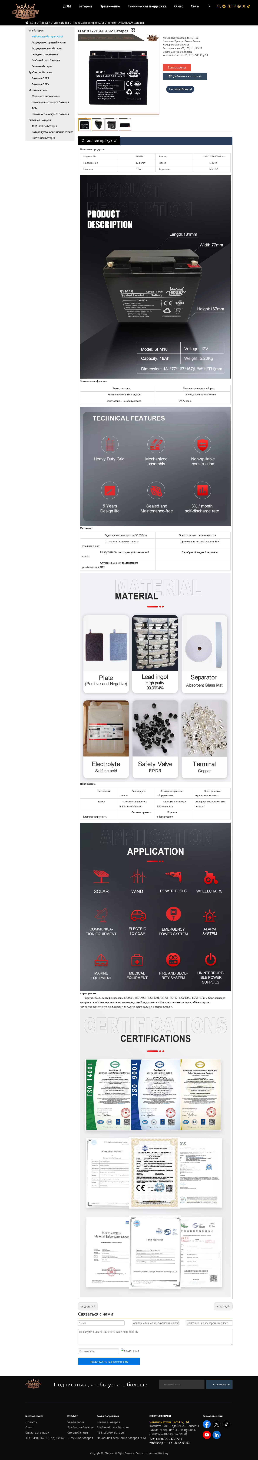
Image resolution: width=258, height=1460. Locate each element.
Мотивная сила (38, 90)
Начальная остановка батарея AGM (121, 1438)
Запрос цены (177, 67)
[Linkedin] (239, 6)
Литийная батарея (40, 120)
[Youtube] (234, 6)
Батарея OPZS (40, 78)
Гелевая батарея (42, 66)
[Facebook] (229, 6)
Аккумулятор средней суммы (49, 42)
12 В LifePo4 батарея (44, 126)
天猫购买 (180, 89)
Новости (31, 1422)
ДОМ (67, 6)
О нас (178, 6)
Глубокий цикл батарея (46, 60)
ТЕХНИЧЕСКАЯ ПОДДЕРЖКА (44, 1438)
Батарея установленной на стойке (52, 132)
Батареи (85, 6)
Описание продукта (99, 140)
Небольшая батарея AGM (47, 36)
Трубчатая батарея (40, 72)
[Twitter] (244, 6)
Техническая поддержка (147, 6)
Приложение (110, 6)
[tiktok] (248, 6)
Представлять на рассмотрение (109, 1361)
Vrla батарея (36, 30)
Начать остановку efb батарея (50, 114)
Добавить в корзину (187, 76)
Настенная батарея (43, 138)
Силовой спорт (77, 1433)
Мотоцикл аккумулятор (46, 96)
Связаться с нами (37, 1433)
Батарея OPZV (40, 84)
